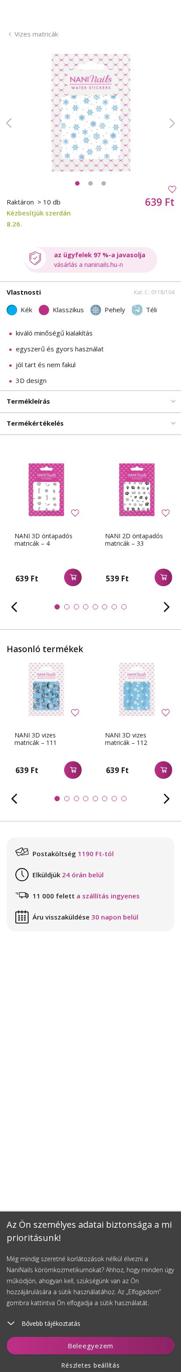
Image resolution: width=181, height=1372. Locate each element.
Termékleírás (28, 401)
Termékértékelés (35, 423)
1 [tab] (77, 183)
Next (172, 123)
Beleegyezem (90, 1345)
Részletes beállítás (90, 1365)
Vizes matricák (36, 34)
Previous (9, 123)
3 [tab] (103, 183)
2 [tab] (90, 183)
